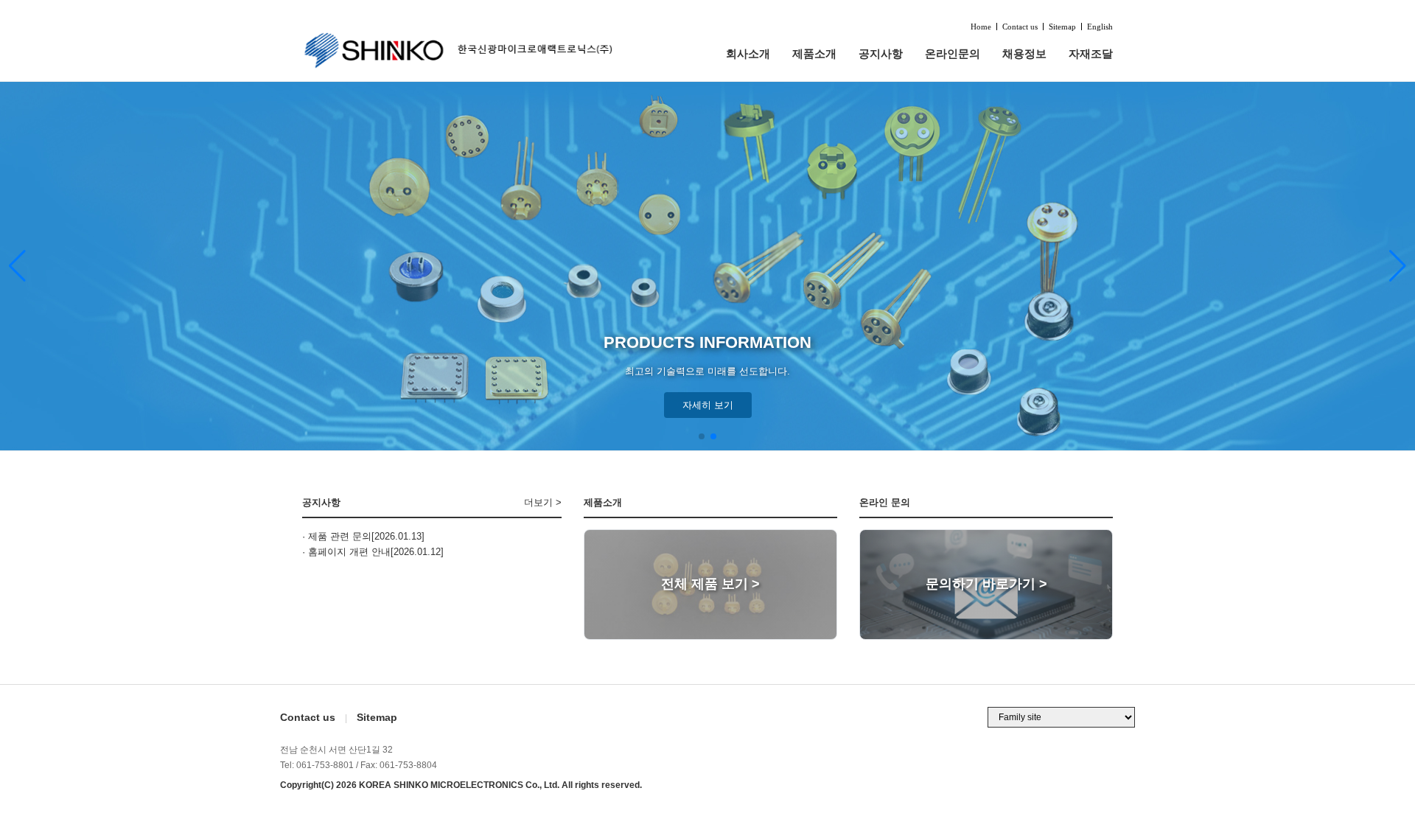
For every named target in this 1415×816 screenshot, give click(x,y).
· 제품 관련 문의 (336, 536)
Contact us (1020, 27)
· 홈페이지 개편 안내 (346, 551)
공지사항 (881, 54)
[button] (1398, 266)
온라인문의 (952, 54)
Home (981, 27)
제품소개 (814, 54)
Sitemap (1062, 27)
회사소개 (748, 54)
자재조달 (1091, 54)
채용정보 (1024, 54)
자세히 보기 (707, 405)
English (1100, 27)
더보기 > (543, 502)
